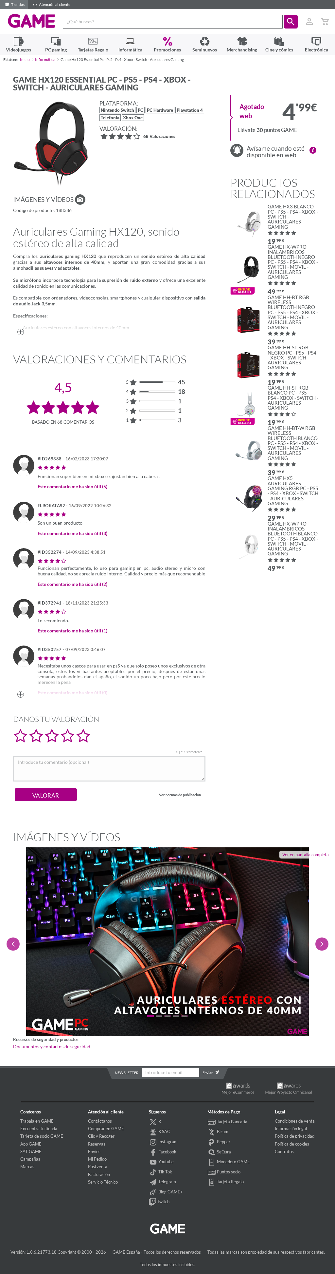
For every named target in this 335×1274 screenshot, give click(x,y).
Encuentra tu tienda (38, 1128)
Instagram (167, 1141)
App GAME (31, 1144)
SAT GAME (31, 1151)
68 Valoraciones (159, 137)
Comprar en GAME (106, 1128)
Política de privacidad (294, 1136)
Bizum (222, 1131)
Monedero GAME (233, 1161)
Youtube (165, 1161)
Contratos (284, 1151)
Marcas (27, 1166)
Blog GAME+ (170, 1191)
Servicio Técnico (103, 1182)
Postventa (97, 1166)
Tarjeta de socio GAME (41, 1136)
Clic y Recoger (101, 1136)
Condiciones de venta (295, 1121)
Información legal (291, 1128)
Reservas (96, 1144)
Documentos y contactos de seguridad (51, 1046)
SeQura (223, 1151)
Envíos (94, 1151)
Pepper (223, 1141)
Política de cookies (292, 1144)
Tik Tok (164, 1171)
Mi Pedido (97, 1159)
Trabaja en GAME (37, 1121)
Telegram (166, 1181)
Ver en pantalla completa (305, 854)
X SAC (163, 1131)
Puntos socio (228, 1171)
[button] (291, 22)
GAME (32, 21)
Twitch (162, 1202)
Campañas (30, 1159)
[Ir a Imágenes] (80, 199)
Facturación (99, 1174)
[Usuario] (309, 22)
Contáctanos (100, 1121)
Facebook (166, 1151)
